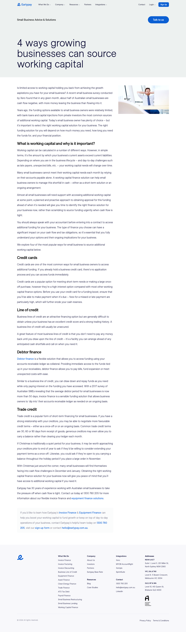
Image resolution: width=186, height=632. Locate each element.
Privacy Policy (145, 621)
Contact (141, 5)
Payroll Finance (64, 596)
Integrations (100, 5)
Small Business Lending (67, 603)
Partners (87, 5)
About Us (91, 560)
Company (59, 5)
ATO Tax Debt (63, 592)
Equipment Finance (90, 512)
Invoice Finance (67, 512)
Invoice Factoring (65, 564)
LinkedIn (119, 591)
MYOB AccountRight (124, 564)
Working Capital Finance (68, 607)
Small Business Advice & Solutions (36, 19)
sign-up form (42, 527)
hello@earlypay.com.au (75, 527)
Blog (89, 584)
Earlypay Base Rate (95, 572)
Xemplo (119, 568)
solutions (98, 498)
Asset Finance (64, 580)
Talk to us (158, 19)
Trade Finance (64, 588)
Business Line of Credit (67, 572)
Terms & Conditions (161, 621)
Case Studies (92, 587)
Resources (73, 5)
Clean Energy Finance (67, 584)
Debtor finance (25, 358)
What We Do (43, 5)
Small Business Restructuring (70, 600)
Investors (91, 564)
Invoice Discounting (66, 568)
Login (151, 5)
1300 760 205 (122, 584)
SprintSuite (120, 572)
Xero (118, 560)
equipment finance (82, 498)
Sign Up (163, 5)
